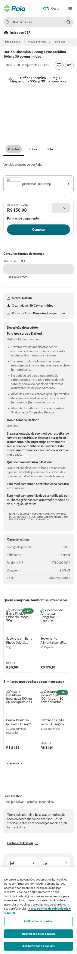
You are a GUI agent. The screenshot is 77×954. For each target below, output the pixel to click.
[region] (38, 910)
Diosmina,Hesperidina (49, 313)
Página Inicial (12, 41)
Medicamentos (37, 41)
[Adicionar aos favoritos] (59, 65)
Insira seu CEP (15, 261)
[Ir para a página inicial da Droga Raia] (14, 8)
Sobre (33, 149)
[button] (38, 106)
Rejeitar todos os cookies (38, 933)
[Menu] (70, 8)
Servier (65, 555)
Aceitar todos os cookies (38, 946)
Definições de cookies (38, 921)
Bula (50, 149)
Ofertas (13, 149)
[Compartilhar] (69, 65)
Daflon (27, 298)
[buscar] (68, 22)
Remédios (59, 41)
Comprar (38, 229)
